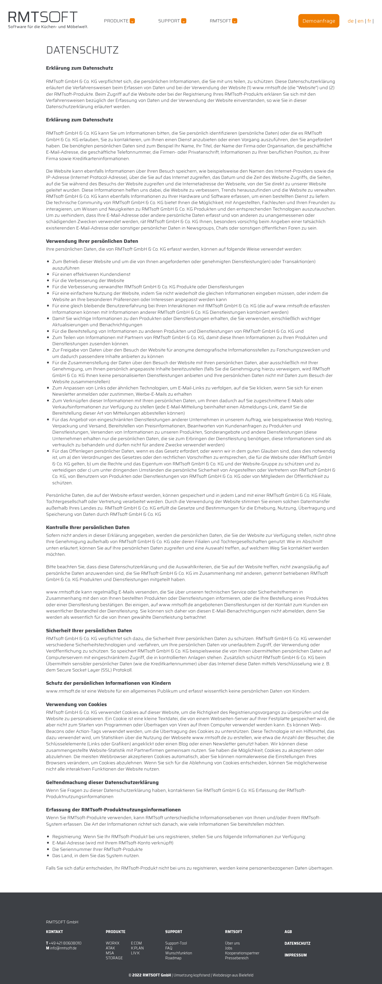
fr (369, 21)
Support (169, 20)
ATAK (110, 948)
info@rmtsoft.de (63, 948)
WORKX (112, 943)
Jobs (228, 948)
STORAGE (114, 958)
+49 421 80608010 (65, 943)
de (351, 21)
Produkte (116, 20)
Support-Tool (176, 943)
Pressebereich (236, 958)
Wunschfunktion (178, 953)
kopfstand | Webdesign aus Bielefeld (223, 975)
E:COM (136, 943)
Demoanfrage (318, 21)
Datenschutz (298, 943)
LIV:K (135, 953)
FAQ (168, 948)
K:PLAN (137, 948)
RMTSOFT (220, 20)
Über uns (232, 943)
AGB (288, 931)
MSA (110, 953)
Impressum (296, 955)
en (361, 21)
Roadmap (173, 958)
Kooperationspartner (242, 953)
